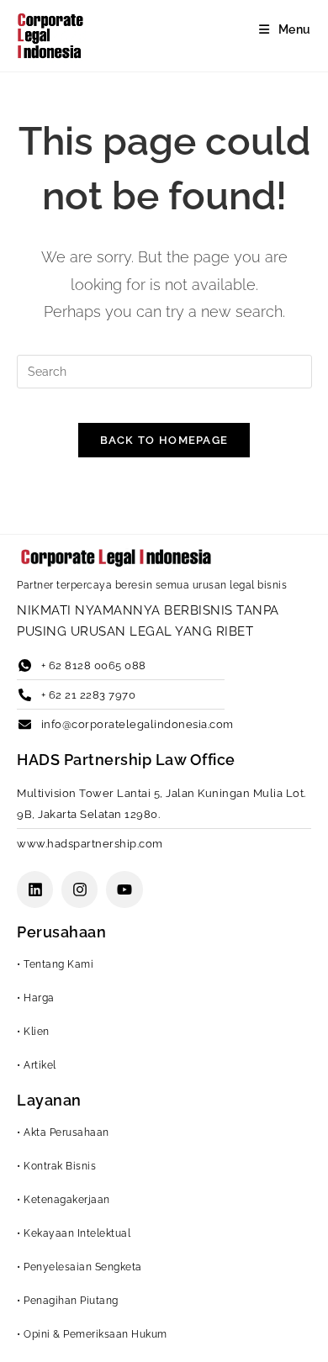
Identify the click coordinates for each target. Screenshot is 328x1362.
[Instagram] (79, 889)
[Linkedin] (35, 889)
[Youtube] (124, 889)
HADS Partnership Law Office (126, 759)
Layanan (49, 1100)
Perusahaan (61, 932)
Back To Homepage (164, 440)
